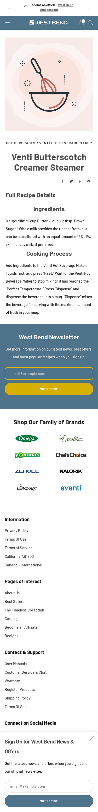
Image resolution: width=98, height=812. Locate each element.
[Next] (88, 7)
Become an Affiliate (21, 627)
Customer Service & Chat (26, 672)
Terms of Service (19, 547)
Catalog (11, 618)
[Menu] (7, 22)
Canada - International (23, 565)
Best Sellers (14, 601)
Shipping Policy (18, 698)
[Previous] (9, 7)
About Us (12, 592)
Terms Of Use (15, 539)
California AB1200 (19, 556)
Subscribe (49, 801)
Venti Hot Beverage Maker (65, 143)
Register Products (20, 689)
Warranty (12, 680)
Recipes (11, 635)
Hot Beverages (21, 143)
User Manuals (16, 663)
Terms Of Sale (16, 706)
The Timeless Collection (24, 610)
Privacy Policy (16, 530)
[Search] (90, 22)
